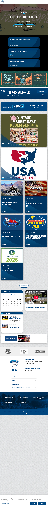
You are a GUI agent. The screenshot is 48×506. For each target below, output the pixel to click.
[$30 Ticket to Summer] (24, 338)
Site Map (42, 411)
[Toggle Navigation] (46, 2)
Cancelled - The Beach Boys (18, 52)
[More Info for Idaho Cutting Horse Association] (12, 188)
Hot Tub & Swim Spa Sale (17, 61)
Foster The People (24, 17)
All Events (24, 286)
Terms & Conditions (28, 411)
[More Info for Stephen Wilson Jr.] (24, 79)
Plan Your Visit (24, 397)
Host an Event (9, 402)
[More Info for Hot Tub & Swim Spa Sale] (12, 222)
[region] (12, 300)
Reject (42, 503)
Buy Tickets (18, 26)
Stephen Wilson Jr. (18, 92)
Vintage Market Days (24, 128)
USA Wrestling (24, 161)
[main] (24, 209)
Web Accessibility (36, 411)
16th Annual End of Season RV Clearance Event (36, 237)
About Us (23, 402)
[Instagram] (16, 370)
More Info (30, 26)
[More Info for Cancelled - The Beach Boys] (36, 188)
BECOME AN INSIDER (36, 105)
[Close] (46, 496)
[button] (19, 291)
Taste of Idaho (7, 270)
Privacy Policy (21, 411)
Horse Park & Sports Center (38, 398)
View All (19, 313)
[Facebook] (13, 370)
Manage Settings (5, 503)
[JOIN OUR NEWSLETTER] (10, 338)
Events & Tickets (8, 397)
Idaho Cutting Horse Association (20, 39)
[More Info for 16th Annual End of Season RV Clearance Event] (36, 222)
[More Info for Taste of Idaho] (12, 255)
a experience (24, 413)
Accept (33, 503)
